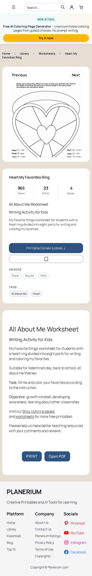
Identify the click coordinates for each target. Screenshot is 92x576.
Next (76, 75)
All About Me (19, 294)
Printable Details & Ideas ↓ (45, 248)
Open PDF (57, 456)
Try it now (46, 38)
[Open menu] (13, 7)
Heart (36, 294)
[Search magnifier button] (62, 7)
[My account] (71, 7)
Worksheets (47, 53)
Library (24, 53)
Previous (19, 75)
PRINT (32, 456)
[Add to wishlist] (46, 259)
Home (6, 53)
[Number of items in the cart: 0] (81, 7)
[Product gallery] (46, 120)
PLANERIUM (24, 491)
